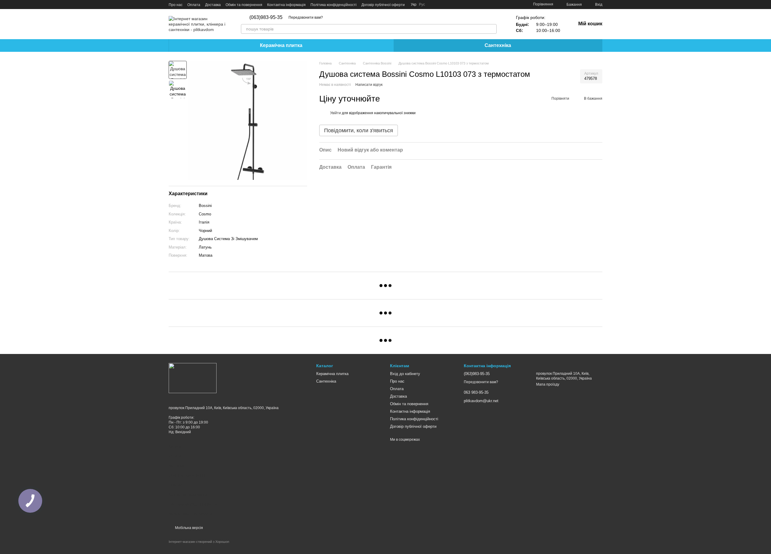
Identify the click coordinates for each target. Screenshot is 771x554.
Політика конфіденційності (334, 5)
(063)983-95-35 (265, 17)
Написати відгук (368, 85)
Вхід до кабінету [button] (405, 373)
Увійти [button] (335, 113)
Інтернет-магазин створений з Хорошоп (199, 541)
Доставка (213, 5)
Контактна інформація (286, 5)
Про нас (176, 5)
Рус (422, 4)
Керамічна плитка (281, 45)
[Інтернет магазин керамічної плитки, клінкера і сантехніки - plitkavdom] (193, 378)
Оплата (193, 5)
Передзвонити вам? (306, 17)
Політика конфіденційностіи (193, 504)
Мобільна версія (188, 528)
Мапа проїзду (547, 384)
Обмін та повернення (244, 5)
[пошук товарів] (492, 29)
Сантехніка (498, 45)
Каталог (175, 446)
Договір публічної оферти (383, 5)
